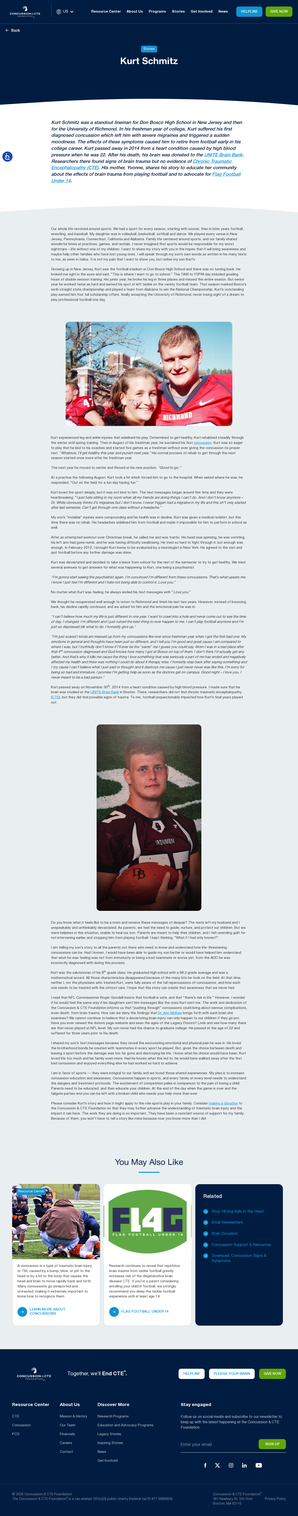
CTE (55, 697)
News (223, 11)
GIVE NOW (279, 11)
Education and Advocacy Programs (125, 1425)
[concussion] (28, 11)
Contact (66, 1452)
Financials (67, 1434)
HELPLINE (191, 1373)
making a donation (223, 1103)
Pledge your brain (232, 1373)
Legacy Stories (109, 1434)
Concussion (21, 1425)
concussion (203, 443)
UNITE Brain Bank (223, 155)
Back (15, 30)
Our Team (67, 1425)
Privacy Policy (275, 1499)
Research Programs (113, 1416)
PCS (15, 1434)
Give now (272, 1373)
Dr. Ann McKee (170, 1013)
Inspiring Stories (110, 1443)
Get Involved (108, 1460)
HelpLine (249, 11)
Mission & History (73, 1416)
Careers (66, 1443)
